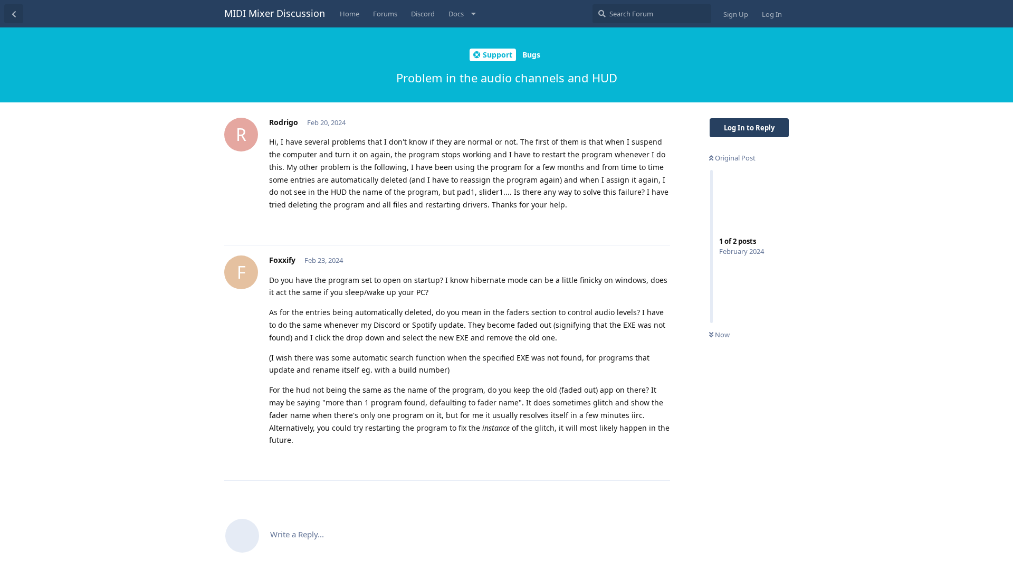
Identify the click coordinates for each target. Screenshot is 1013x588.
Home (349, 13)
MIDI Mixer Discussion (274, 13)
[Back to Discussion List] (13, 13)
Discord (423, 13)
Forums (385, 13)
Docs (456, 13)
